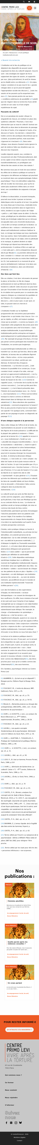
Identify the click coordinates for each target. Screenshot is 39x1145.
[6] (11, 270)
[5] (15, 253)
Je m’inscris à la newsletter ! (19, 1030)
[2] (6, 96)
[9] (3, 339)
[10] (24, 380)
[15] (28, 476)
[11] (19, 394)
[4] (21, 141)
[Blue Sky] (20, 1123)
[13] (10, 416)
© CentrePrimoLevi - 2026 (19, 1134)
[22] (12, 664)
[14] (20, 436)
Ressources (13, 52)
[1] (28, 82)
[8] (36, 322)
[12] (10, 402)
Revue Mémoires (25, 47)
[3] (32, 99)
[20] (16, 585)
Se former (9, 1082)
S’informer (9, 1105)
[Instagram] (15, 1123)
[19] (35, 571)
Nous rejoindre (11, 1097)
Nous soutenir (11, 1090)
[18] (9, 557)
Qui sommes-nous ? (13, 1075)
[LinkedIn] (11, 1123)
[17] (8, 552)
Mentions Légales (19, 1137)
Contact (19, 1140)
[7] (11, 306)
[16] (13, 490)
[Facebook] (6, 1123)
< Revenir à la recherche (10, 60)
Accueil (5, 52)
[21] (26, 659)
